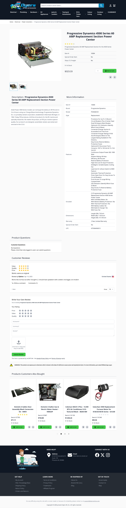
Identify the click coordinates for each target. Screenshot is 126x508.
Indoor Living (90, 13)
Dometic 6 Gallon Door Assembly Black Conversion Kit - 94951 (22, 409)
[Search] (101, 5)
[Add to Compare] (114, 77)
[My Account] (110, 5)
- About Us (73, 480)
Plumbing (23, 12)
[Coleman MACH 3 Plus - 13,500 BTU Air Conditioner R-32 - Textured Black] (77, 392)
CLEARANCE (112, 12)
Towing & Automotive (66, 13)
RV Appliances (44, 13)
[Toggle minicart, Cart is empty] (114, 5)
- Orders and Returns (22, 491)
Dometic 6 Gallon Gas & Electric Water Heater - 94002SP (50, 409)
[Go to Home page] (23, 5)
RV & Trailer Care (78, 14)
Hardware (33, 12)
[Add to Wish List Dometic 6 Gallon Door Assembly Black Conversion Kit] (29, 427)
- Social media (102, 480)
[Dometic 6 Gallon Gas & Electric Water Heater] (50, 392)
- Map (100, 486)
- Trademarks (47, 486)
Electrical (13, 12)
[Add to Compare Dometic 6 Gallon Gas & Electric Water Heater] (60, 427)
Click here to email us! (80, 456)
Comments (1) (33, 283)
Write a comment (20, 283)
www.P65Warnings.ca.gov (105, 365)
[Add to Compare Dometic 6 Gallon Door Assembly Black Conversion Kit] (33, 427)
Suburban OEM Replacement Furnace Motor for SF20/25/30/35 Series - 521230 (104, 409)
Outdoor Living (100, 13)
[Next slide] (69, 434)
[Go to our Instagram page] (108, 455)
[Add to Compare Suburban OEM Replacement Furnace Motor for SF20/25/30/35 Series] (114, 427)
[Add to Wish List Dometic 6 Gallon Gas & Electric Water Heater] (56, 427)
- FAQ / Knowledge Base (22, 483)
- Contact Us (102, 483)
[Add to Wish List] (110, 77)
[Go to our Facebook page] (97, 455)
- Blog (72, 486)
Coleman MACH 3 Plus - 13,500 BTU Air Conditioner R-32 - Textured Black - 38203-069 (76, 409)
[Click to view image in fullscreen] (35, 55)
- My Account (19, 480)
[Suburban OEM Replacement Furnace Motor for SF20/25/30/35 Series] (104, 392)
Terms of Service (56, 358)
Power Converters (27, 22)
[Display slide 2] (65, 434)
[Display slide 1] (61, 434)
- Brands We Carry (76, 483)
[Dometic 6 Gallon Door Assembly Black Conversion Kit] (23, 392)
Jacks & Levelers (54, 13)
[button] (70, 44)
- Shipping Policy (20, 486)
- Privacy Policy (47, 483)
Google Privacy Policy (43, 358)
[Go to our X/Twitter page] (102, 455)
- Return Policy (19, 488)
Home (11, 22)
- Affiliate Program (49, 488)
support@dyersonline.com (92, 501)
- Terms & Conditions (49, 480)
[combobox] (70, 5)
